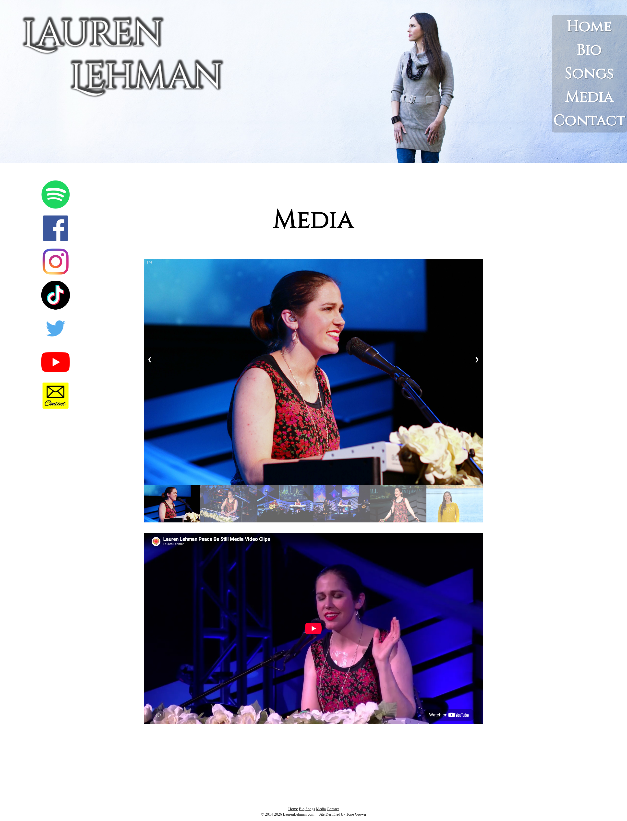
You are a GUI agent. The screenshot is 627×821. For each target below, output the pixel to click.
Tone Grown (356, 814)
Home (589, 26)
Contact (589, 120)
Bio (589, 50)
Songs (589, 73)
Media (589, 97)
